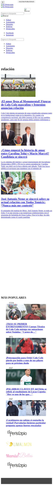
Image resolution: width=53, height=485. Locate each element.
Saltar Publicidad (26, 2)
